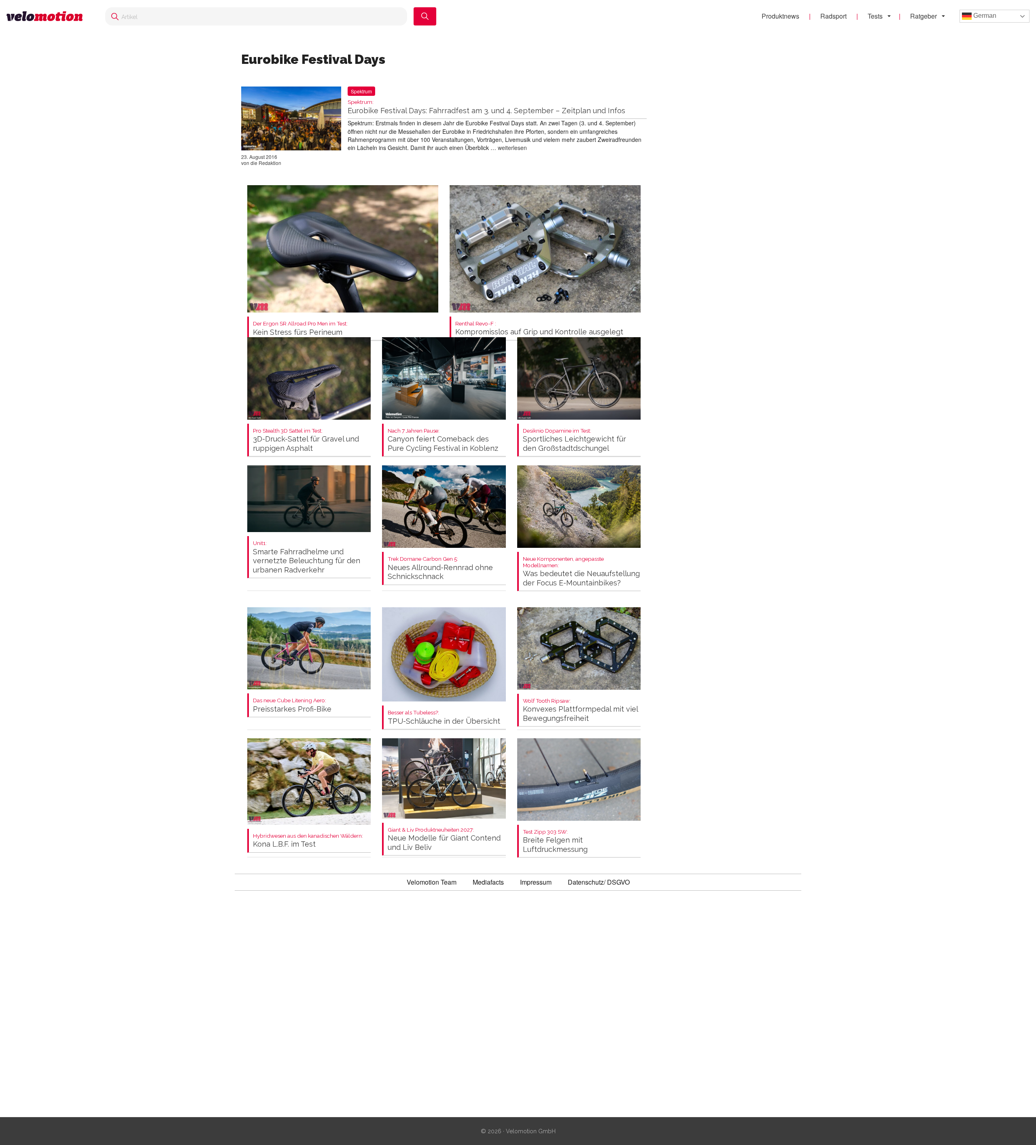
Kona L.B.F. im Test (308, 841)
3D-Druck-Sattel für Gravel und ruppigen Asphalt (306, 440)
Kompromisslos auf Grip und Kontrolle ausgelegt (539, 328)
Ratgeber (923, 16)
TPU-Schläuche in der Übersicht (444, 717)
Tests (875, 16)
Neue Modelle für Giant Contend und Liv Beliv (444, 839)
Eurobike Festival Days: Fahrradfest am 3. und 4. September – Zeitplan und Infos (486, 107)
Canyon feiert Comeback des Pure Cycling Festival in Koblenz (443, 440)
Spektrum (361, 91)
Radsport (833, 16)
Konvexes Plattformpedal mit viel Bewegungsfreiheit (580, 710)
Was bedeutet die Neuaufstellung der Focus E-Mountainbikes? (581, 571)
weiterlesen (512, 148)
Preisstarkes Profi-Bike (292, 705)
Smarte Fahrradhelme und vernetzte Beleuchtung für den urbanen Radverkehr (306, 557)
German (984, 15)
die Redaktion (266, 162)
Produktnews (780, 16)
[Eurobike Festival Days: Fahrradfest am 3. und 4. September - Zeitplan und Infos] (291, 120)
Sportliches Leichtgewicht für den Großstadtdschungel (574, 440)
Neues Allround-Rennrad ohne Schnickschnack (440, 568)
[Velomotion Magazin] (47, 16)
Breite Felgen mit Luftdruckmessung (555, 841)
